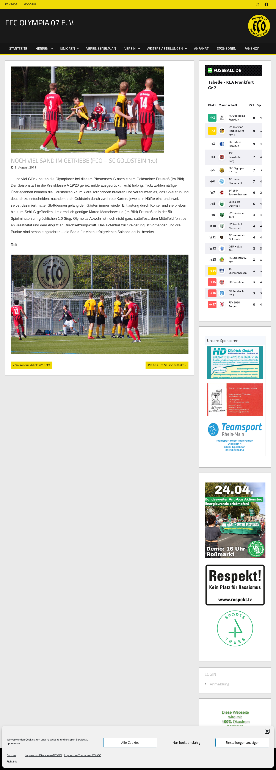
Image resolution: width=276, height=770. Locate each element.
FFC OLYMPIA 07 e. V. (40, 22)
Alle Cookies (130, 742)
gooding (30, 4)
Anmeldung (219, 684)
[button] (267, 731)
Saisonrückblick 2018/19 (32, 366)
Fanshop (11, 4)
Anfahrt (201, 48)
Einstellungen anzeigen (242, 742)
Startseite (18, 48)
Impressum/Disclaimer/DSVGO (43, 755)
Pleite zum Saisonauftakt (166, 366)
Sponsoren (226, 48)
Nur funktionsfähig (186, 742)
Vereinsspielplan (101, 48)
